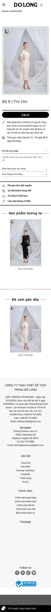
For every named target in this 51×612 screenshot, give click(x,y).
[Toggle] (46, 151)
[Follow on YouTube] (34, 573)
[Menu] (3, 4)
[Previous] (4, 19)
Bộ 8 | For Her (25, 355)
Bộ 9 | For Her (25, 269)
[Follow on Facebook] (17, 573)
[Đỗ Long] (25, 5)
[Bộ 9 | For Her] (25, 242)
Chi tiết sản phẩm (10, 151)
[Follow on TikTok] (28, 573)
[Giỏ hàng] (41, 5)
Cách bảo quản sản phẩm (14, 169)
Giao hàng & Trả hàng (12, 174)
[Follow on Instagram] (23, 573)
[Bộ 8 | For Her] (25, 329)
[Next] (12, 19)
